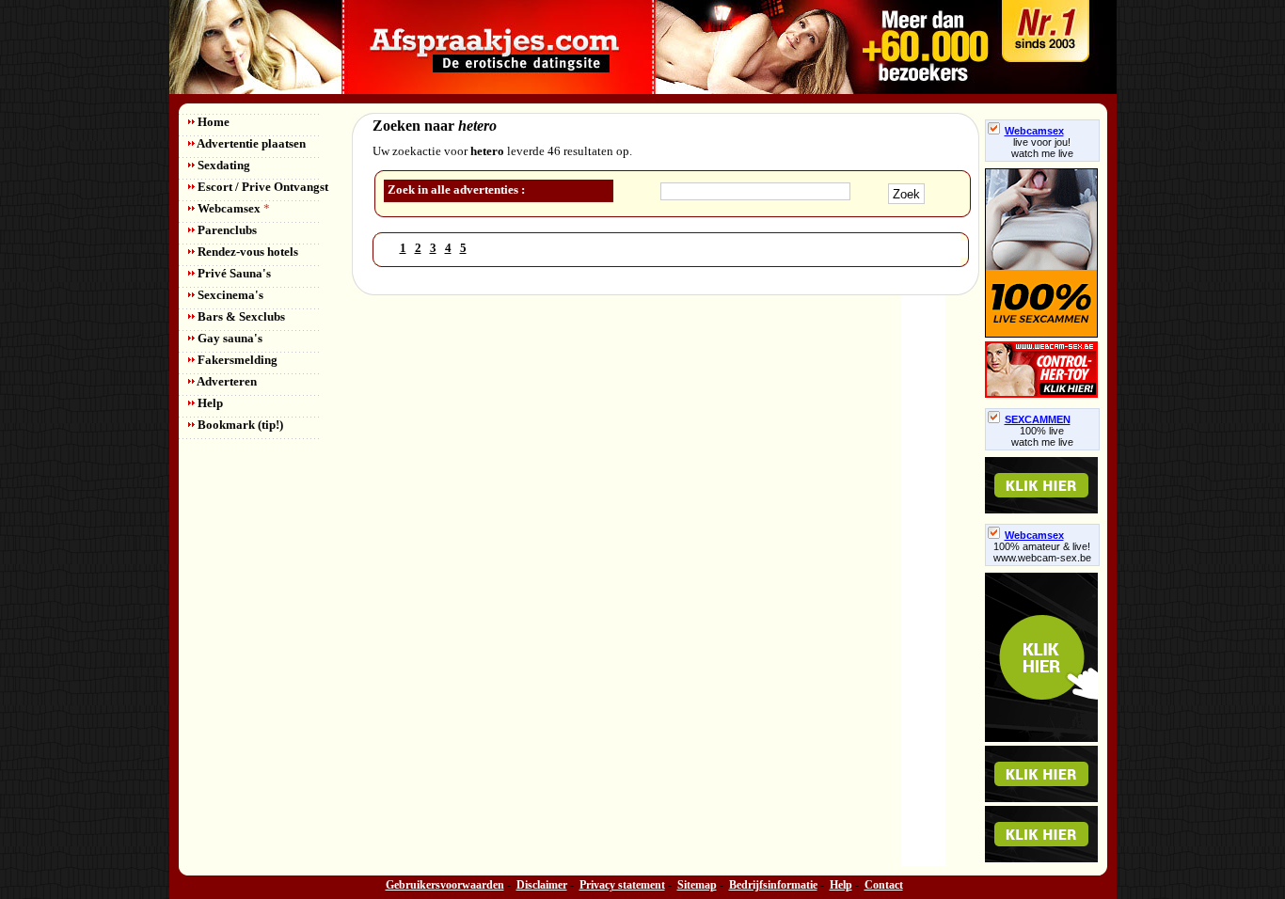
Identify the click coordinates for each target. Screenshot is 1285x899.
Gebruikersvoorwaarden (445, 884)
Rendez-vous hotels (246, 251)
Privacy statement (622, 884)
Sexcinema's (229, 295)
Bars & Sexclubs (240, 316)
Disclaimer (541, 884)
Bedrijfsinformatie (773, 884)
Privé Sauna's (233, 273)
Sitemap (697, 884)
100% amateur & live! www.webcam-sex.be (1042, 552)
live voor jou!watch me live (1042, 147)
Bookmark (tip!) (239, 425)
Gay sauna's (228, 338)
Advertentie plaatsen (250, 143)
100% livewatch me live (1042, 436)
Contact (884, 884)
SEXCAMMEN (1038, 419)
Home (212, 122)
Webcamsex (232, 208)
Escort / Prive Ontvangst (261, 187)
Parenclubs (226, 230)
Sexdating (222, 165)
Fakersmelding (236, 360)
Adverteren (226, 381)
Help (209, 403)
